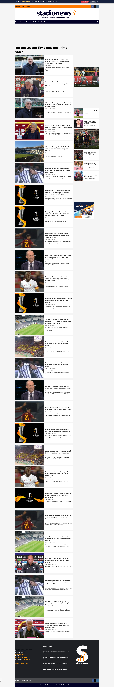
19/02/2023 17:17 (54, 499)
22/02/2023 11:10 (54, 455)
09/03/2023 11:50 (54, 282)
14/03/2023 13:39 (54, 217)
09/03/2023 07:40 (54, 304)
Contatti (22, 6)
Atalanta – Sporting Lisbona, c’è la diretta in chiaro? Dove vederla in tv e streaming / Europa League (58, 105)
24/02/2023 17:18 (54, 390)
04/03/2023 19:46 (54, 368)
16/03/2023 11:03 (54, 196)
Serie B (32, 22)
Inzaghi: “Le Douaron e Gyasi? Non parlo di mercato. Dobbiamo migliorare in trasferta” (90, 154)
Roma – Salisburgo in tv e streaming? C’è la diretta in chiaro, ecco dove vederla (58, 452)
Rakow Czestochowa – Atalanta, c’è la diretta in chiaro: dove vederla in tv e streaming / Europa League (57, 61)
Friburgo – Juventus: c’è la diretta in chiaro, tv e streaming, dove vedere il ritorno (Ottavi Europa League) (57, 214)
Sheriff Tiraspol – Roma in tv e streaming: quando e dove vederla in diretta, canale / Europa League (58, 127)
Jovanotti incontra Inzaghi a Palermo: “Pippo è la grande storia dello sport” (90, 164)
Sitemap (22, 663)
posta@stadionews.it (20, 654)
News (21, 22)
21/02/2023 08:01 (54, 477)
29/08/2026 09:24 (92, 125)
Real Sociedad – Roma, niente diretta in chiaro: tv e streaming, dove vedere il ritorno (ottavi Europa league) (57, 192)
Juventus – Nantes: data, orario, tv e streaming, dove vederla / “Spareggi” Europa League (57, 603)
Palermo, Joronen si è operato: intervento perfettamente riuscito (86, 144)
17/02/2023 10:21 (54, 521)
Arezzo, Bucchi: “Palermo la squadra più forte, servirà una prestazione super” (90, 175)
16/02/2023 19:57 (54, 542)
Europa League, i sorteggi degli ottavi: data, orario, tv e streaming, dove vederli (58, 430)
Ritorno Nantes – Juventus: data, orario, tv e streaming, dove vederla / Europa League (58, 560)
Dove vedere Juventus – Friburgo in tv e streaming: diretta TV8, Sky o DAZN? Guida (57, 364)
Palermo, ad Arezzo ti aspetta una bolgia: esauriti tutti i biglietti (55, 664)
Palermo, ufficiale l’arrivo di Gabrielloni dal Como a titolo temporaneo (90, 122)
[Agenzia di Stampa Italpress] (84, 210)
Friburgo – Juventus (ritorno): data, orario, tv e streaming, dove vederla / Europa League (58, 300)
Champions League (46, 22)
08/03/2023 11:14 (54, 325)
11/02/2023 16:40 (54, 629)
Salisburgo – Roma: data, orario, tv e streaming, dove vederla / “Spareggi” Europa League (57, 625)
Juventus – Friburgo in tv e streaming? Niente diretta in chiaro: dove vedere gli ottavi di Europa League (58, 321)
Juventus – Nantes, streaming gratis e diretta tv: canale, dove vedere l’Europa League (58, 538)
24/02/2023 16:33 (54, 411)
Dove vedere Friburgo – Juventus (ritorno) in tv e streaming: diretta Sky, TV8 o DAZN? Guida (58, 257)
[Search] (98, 21)
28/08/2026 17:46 (83, 147)
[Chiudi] (97, 1)
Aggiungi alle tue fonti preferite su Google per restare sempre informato (37, 1)
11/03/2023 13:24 (54, 261)
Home (16, 22)
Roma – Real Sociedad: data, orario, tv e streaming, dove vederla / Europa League (58, 409)
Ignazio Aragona (23, 650)
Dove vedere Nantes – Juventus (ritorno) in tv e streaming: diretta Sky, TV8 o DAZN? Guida (58, 495)
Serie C (37, 22)
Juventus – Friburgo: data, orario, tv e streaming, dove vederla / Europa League (58, 387)
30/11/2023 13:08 (54, 108)
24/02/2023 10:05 (54, 433)
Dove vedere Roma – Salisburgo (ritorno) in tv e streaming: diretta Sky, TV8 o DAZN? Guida (58, 473)
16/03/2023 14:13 (54, 174)
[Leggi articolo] (29, 65)
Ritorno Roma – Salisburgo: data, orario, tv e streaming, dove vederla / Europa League (58, 517)
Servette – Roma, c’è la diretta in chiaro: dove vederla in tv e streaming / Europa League (58, 84)
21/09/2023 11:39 (54, 131)
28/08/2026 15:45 (92, 157)
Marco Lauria (27, 659)
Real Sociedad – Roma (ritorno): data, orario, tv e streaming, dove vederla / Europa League (57, 279)
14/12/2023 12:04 (54, 65)
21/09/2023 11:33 (54, 152)
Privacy (26, 663)
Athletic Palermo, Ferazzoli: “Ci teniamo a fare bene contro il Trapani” (56, 652)
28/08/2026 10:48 (92, 115)
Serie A (26, 22)
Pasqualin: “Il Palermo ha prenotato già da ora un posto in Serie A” (56, 658)
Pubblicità (28, 6)
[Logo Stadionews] (82, 654)
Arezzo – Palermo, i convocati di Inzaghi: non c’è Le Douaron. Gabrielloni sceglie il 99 (86, 81)
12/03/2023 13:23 (54, 239)
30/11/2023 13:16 (54, 87)
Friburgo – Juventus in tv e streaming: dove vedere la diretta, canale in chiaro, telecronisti (58, 170)
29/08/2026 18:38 (83, 85)
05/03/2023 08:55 (54, 347)
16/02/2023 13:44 (54, 564)
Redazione (17, 6)
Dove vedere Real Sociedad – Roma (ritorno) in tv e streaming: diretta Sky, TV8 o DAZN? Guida (57, 235)
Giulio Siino (86, 157)
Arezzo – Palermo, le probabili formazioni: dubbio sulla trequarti (90, 112)
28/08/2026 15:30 (92, 178)
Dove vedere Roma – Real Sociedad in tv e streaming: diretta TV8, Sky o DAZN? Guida (58, 344)
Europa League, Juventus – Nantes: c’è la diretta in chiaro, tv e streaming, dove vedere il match (58, 582)
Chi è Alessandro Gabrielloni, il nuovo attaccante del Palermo (55, 670)
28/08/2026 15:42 (92, 167)
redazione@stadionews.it (21, 657)
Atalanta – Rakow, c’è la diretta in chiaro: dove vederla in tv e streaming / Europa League (58, 149)
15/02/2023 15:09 (54, 586)
